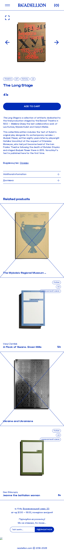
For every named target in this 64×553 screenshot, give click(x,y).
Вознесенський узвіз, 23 (36, 509)
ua (33, 79)
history (25, 79)
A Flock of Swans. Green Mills (22, 347)
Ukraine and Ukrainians (18, 421)
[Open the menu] (7, 5)
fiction (56, 282)
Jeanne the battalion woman (21, 495)
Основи (24, 163)
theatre (8, 79)
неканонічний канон (50, 291)
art (16, 79)
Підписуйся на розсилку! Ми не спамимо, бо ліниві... (32, 521)
